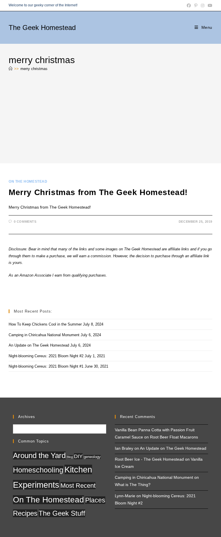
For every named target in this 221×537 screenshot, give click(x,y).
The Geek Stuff (62, 513)
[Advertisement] (110, 118)
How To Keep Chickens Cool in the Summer (45, 324)
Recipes (25, 513)
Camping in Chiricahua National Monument (44, 335)
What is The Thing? (132, 484)
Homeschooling (38, 470)
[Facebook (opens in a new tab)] (189, 5)
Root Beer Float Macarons (174, 437)
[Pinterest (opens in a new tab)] (196, 5)
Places (95, 500)
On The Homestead (28, 181)
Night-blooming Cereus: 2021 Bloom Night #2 (46, 356)
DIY (78, 456)
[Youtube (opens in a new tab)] (209, 5)
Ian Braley (124, 448)
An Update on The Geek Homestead (39, 345)
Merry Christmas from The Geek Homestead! (98, 192)
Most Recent (78, 485)
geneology (92, 457)
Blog (70, 457)
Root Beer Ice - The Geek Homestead (149, 459)
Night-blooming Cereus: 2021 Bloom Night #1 (46, 366)
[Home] (10, 69)
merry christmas (33, 69)
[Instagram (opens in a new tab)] (202, 5)
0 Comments (25, 221)
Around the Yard (39, 455)
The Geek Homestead (42, 27)
